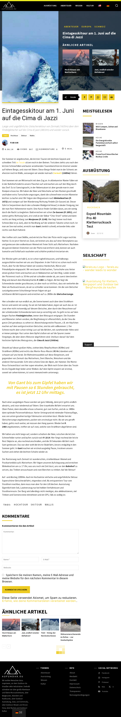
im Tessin (20, 162)
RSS (103, 687)
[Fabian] (6, 143)
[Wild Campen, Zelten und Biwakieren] (88, 128)
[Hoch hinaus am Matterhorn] (76, 57)
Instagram (105, 678)
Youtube (105, 691)
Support (88, 344)
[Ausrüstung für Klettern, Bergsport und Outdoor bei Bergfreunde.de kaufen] (101, 287)
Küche (99, 138)
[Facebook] (84, 97)
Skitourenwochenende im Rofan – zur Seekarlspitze (70, 637)
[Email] (105, 97)
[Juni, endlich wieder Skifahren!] (105, 57)
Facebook (105, 673)
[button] (116, 5)
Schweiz (100, 26)
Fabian (14, 142)
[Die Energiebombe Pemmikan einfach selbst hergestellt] (88, 142)
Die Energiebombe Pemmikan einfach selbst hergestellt (107, 143)
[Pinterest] (91, 97)
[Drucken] (112, 97)
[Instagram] (99, 678)
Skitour (24, 135)
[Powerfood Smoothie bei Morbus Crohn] (88, 155)
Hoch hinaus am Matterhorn (72, 70)
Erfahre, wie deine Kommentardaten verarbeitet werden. (39, 601)
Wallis (32, 135)
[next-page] (8, 646)
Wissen (99, 124)
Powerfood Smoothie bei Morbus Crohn (107, 155)
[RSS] (99, 687)
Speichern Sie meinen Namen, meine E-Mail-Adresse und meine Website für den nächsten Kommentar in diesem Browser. (38, 578)
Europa (86, 26)
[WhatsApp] (98, 97)
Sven (93, 233)
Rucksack (93, 207)
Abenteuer (71, 26)
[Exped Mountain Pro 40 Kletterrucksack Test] (101, 191)
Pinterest (105, 682)
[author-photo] (88, 233)
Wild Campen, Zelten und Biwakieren (107, 127)
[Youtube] (99, 691)
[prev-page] (4, 646)
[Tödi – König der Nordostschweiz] (50, 624)
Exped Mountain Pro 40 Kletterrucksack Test (98, 220)
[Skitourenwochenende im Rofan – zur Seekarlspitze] (70, 625)
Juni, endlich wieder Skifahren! (104, 70)
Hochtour (14, 135)
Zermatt (57, 173)
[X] (110, 687)
